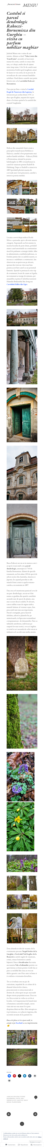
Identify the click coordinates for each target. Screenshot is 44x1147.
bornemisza (11, 1098)
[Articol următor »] (29, 1108)
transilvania (16, 1102)
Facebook (19, 1023)
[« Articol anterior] (14, 1108)
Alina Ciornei (20, 1096)
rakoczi (20, 1100)
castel (17, 1098)
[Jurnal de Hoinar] (14, 4)
